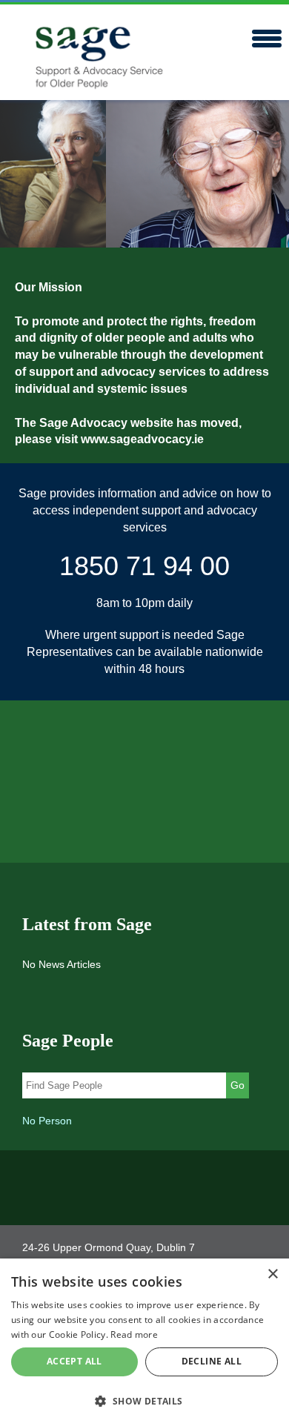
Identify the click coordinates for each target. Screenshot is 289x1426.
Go (237, 1085)
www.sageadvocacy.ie (142, 439)
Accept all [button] (74, 1361)
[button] (144, 1400)
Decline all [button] (212, 1361)
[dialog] (144, 1342)
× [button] (272, 1274)
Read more (134, 1334)
